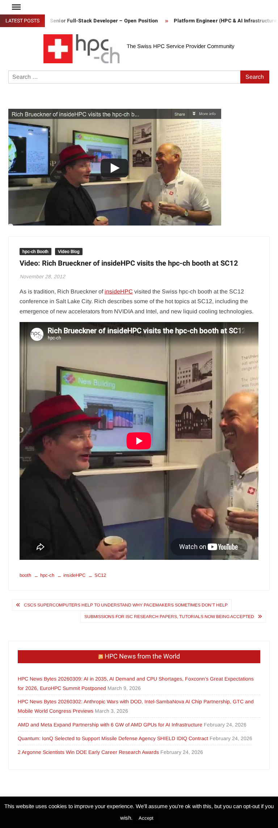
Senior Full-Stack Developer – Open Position (93, 21)
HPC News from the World (142, 656)
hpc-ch (47, 575)
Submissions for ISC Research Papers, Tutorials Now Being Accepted (169, 616)
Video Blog (69, 251)
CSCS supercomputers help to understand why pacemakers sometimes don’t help (126, 605)
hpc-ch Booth (35, 251)
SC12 (100, 575)
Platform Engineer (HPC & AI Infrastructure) (215, 21)
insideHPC (119, 291)
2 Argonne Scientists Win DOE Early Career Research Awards (88, 752)
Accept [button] (146, 818)
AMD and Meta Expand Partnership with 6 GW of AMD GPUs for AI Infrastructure (110, 725)
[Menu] (15, 7)
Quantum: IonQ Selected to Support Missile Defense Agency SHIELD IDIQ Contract (113, 738)
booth (25, 575)
